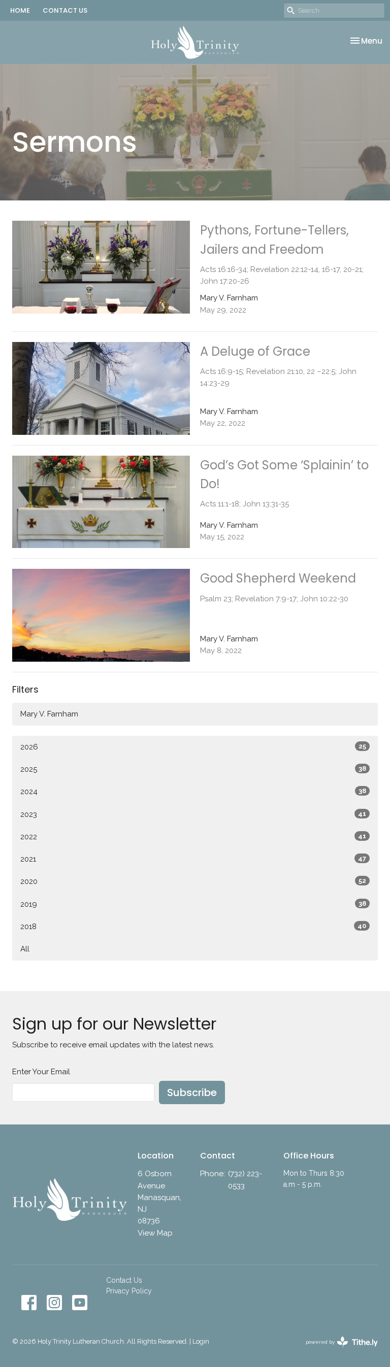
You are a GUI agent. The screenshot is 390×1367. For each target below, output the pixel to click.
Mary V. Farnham (49, 714)
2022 (193, 836)
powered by (337, 1350)
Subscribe (192, 1092)
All (24, 948)
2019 (193, 904)
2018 (193, 926)
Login (200, 1341)
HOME (20, 10)
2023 (193, 814)
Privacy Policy (129, 1291)
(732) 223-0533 (245, 1179)
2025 (193, 769)
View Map (155, 1233)
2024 (193, 791)
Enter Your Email (41, 1071)
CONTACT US (65, 10)
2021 (193, 859)
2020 (193, 881)
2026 (193, 746)
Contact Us (124, 1280)
